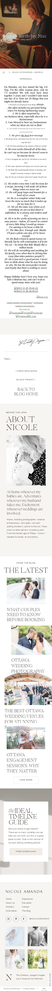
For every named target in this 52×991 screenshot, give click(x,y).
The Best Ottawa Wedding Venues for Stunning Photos (24, 719)
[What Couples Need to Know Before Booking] (26, 590)
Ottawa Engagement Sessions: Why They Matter (23, 763)
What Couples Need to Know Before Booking (26, 615)
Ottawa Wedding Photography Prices (28, 669)
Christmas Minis (27, 371)
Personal (26, 79)
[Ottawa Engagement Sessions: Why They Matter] (26, 736)
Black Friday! (25, 380)
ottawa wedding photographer (19, 303)
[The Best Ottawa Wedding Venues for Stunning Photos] (28, 689)
